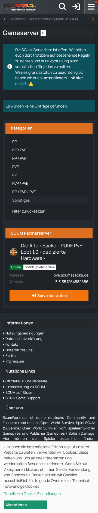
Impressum (14, 361)
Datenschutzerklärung (23, 338)
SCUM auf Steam (19, 392)
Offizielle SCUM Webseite (26, 381)
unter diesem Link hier (62, 77)
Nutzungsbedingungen (24, 333)
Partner (11, 355)
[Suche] (62, 6)
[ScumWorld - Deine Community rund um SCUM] (22, 6)
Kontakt (11, 344)
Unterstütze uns (19, 350)
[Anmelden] (76, 7)
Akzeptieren (16, 504)
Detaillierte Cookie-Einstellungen (32, 493)
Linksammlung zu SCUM (25, 386)
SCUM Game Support (22, 397)
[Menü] (91, 7)
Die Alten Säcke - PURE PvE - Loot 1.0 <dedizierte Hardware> (53, 251)
